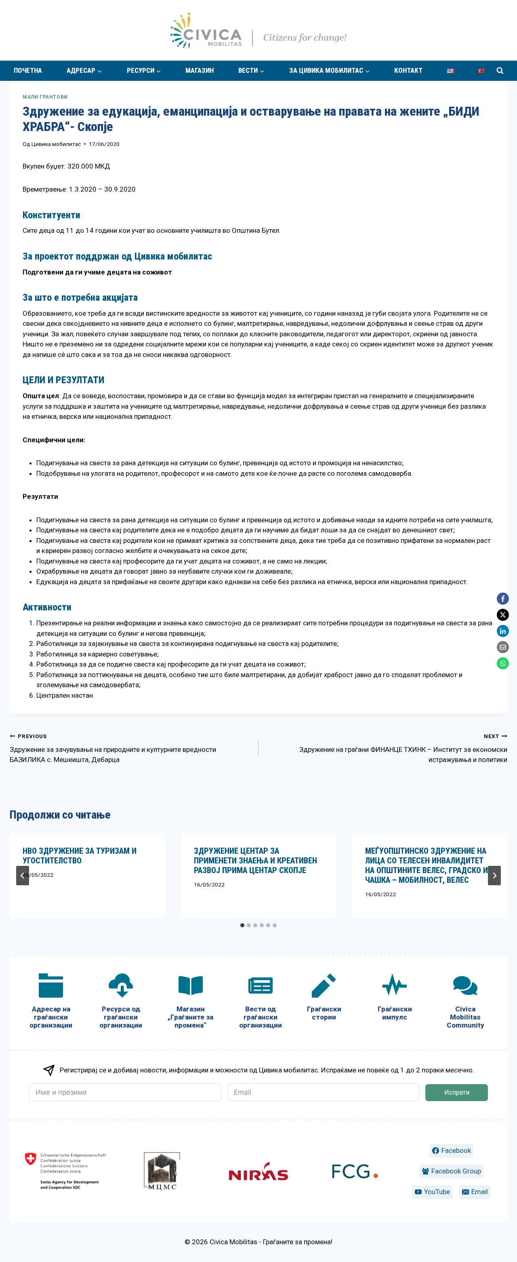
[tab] (242, 925)
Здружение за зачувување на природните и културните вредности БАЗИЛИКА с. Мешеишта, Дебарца (113, 748)
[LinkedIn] (503, 631)
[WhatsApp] (503, 663)
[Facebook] (503, 599)
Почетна (28, 70)
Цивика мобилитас (56, 144)
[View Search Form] (500, 70)
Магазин (199, 70)
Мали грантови (45, 97)
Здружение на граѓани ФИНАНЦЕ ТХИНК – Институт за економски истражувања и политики (403, 748)
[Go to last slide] (22, 875)
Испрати (456, 1092)
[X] (503, 615)
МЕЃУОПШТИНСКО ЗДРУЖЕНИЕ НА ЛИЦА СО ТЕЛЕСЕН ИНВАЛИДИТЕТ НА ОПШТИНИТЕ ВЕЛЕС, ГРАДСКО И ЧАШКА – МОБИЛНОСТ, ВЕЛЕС (426, 865)
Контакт (408, 70)
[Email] (503, 647)
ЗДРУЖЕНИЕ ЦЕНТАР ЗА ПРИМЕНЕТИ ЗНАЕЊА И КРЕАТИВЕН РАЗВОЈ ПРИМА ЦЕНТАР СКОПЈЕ (255, 860)
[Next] (494, 875)
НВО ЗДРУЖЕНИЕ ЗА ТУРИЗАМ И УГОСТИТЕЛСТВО (80, 855)
